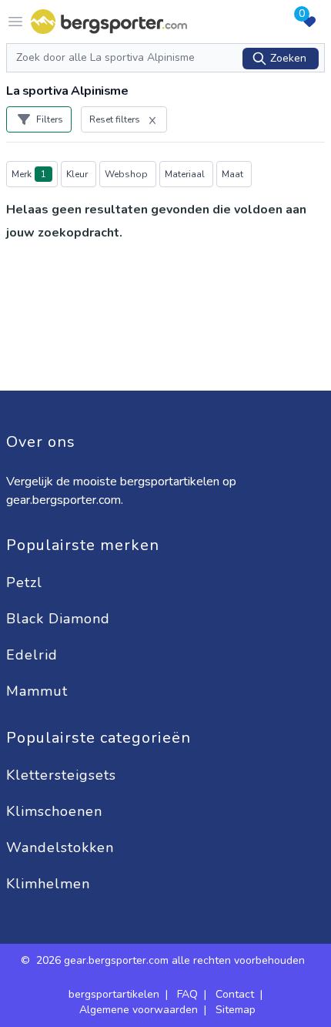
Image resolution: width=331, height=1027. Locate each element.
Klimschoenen (56, 811)
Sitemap (236, 1009)
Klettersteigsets (63, 775)
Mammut (39, 691)
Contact (235, 994)
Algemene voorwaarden (138, 1009)
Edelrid (34, 655)
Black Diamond (60, 618)
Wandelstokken (62, 847)
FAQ (187, 994)
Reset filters (114, 119)
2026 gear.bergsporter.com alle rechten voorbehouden (172, 960)
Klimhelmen (48, 883)
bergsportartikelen (114, 994)
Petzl (26, 582)
